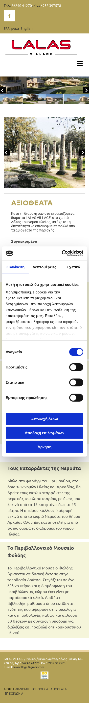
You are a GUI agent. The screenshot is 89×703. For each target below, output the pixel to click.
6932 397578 (51, 5)
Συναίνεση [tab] (15, 267)
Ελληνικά (11, 28)
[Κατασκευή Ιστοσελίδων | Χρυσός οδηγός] (44, 675)
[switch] (76, 367)
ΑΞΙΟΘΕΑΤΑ (58, 689)
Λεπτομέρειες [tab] (44, 267)
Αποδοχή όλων (44, 419)
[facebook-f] (9, 15)
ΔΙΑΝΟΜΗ (22, 689)
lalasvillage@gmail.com (28, 667)
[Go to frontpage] (44, 47)
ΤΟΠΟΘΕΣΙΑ (40, 689)
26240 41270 (21, 5)
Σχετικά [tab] (73, 267)
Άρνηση (44, 446)
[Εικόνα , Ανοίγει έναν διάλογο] (44, 90)
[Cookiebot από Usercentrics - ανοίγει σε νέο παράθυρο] (62, 253)
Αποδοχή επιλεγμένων (44, 433)
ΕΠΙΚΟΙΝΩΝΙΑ (13, 693)
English (27, 28)
